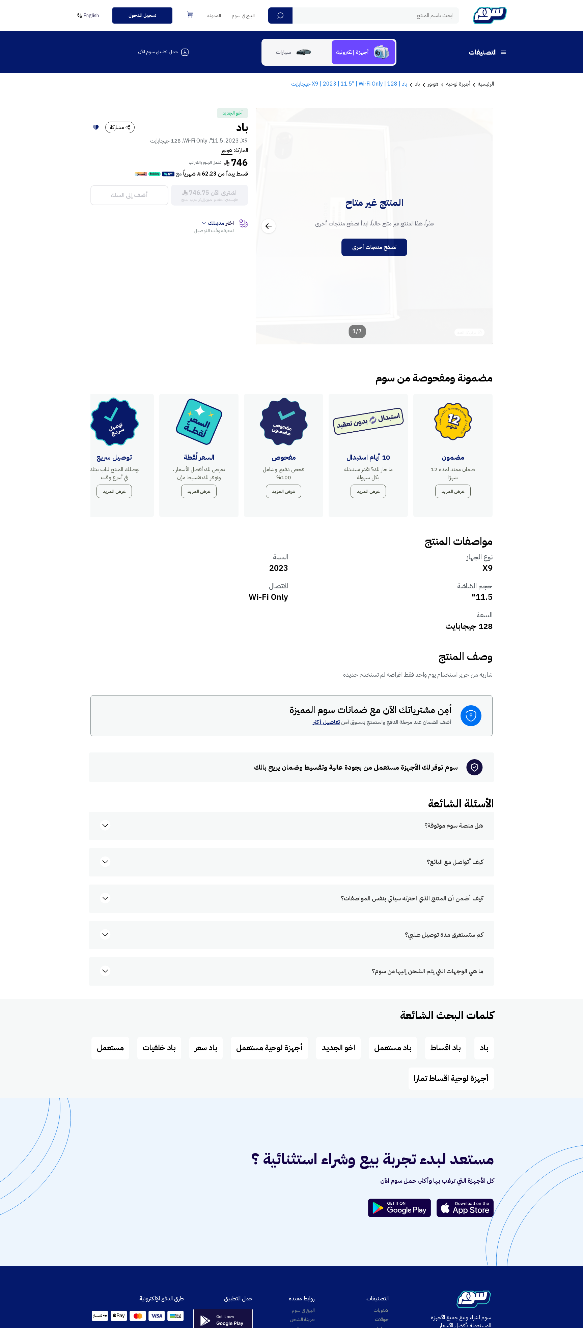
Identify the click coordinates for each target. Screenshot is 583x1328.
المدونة (214, 15)
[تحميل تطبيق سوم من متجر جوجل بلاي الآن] (402, 1208)
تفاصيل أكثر (326, 722)
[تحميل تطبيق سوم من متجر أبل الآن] (465, 1208)
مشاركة (117, 127)
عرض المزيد (453, 491)
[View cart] (190, 14)
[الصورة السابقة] (480, 226)
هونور (226, 150)
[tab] (363, 52)
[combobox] (363, 15)
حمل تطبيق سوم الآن (158, 51)
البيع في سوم (243, 15)
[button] (280, 15)
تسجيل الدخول (142, 15)
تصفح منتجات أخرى (374, 247)
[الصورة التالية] (268, 226)
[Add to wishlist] (95, 127)
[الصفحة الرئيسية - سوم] (489, 15)
